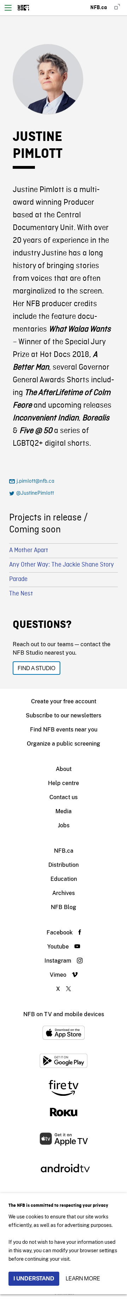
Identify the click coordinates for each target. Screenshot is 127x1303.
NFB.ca (63, 850)
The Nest (21, 594)
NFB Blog (63, 907)
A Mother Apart (28, 550)
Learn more (83, 1278)
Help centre (63, 783)
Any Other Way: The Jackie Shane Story (61, 565)
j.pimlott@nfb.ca (35, 481)
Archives (63, 893)
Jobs (63, 825)
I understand (33, 1278)
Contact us (63, 797)
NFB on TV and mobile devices (63, 1014)
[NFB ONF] (23, 8)
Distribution (63, 865)
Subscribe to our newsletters (63, 715)
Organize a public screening (63, 743)
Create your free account (63, 701)
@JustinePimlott (35, 493)
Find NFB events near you (63, 729)
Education (63, 879)
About (64, 769)
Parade (18, 579)
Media (63, 811)
